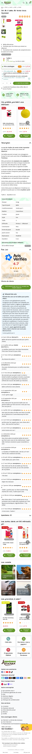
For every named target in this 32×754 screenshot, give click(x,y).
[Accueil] (2, 7)
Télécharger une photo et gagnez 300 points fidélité (17, 287)
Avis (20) (4, 250)
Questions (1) (6, 515)
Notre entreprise (7, 688)
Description (5, 143)
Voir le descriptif (5, 54)
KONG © (4, 16)
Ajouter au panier (22, 83)
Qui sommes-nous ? (9, 691)
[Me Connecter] (27, 3)
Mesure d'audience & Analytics (9, 746)
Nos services (5, 703)
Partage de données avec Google (10, 744)
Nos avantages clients (9, 717)
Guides (5, 714)
